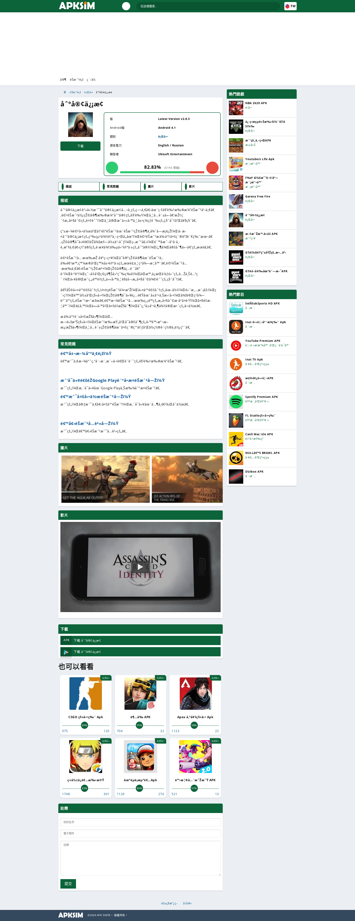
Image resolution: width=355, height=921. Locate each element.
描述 (69, 186)
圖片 (151, 186)
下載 (80, 146)
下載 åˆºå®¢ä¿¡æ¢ (82, 640)
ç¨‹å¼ (91, 79)
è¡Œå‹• (88, 92)
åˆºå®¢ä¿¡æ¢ (104, 92)
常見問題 (113, 186)
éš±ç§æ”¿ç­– (169, 903)
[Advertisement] (177, 44)
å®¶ (63, 79)
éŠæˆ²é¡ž (77, 79)
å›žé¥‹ (187, 903)
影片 (192, 186)
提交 (68, 884)
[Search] (277, 4)
